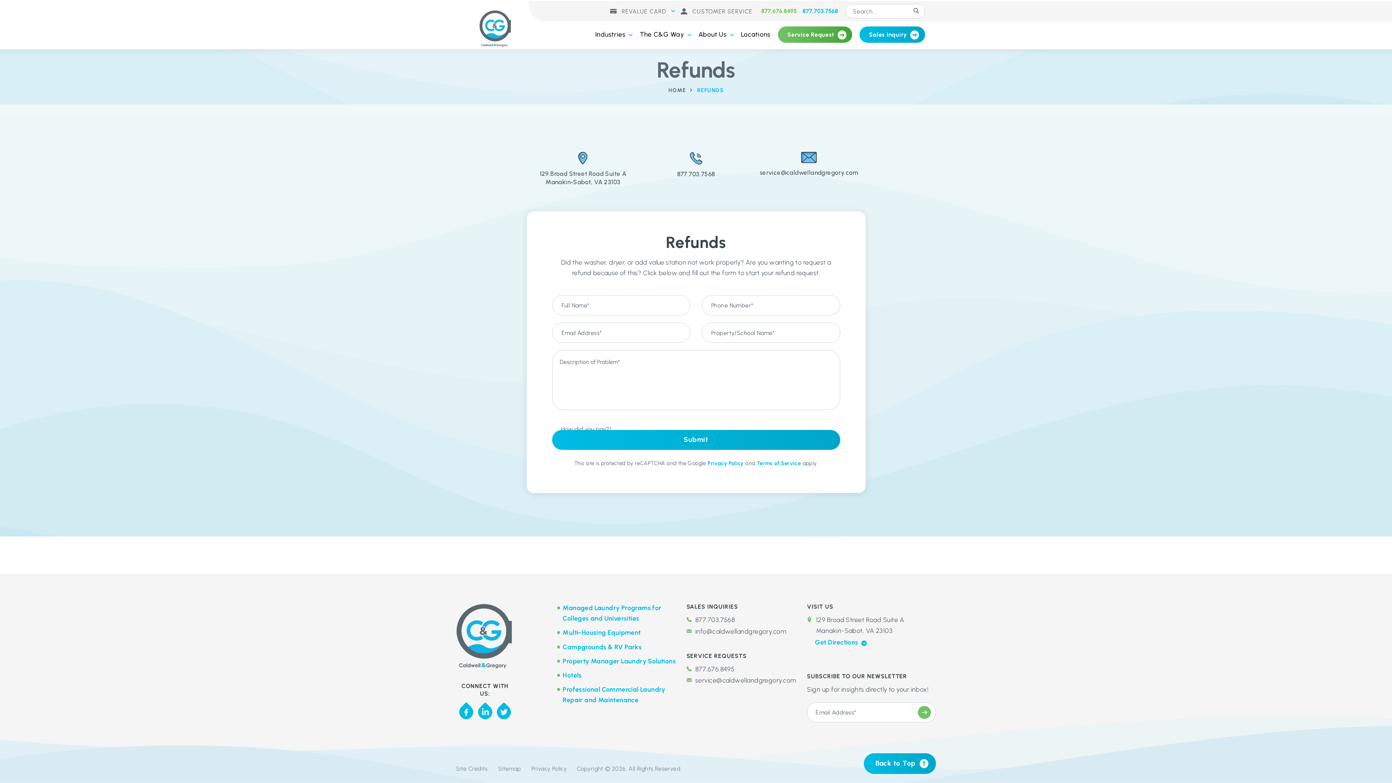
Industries (610, 34)
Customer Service (722, 11)
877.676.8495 (779, 11)
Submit (696, 439)
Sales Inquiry (888, 34)
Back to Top (895, 763)
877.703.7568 (820, 11)
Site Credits (472, 768)
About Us (713, 34)
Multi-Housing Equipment (602, 633)
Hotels (572, 675)
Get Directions (837, 642)
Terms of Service (779, 463)
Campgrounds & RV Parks (602, 647)
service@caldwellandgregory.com (745, 680)
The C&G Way (662, 34)
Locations (756, 34)
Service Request (810, 34)
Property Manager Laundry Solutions (619, 661)
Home (677, 90)
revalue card (643, 11)
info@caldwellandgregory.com (740, 631)
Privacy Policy (726, 463)
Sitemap (509, 768)
